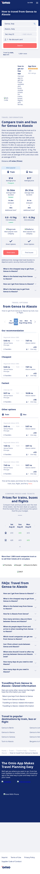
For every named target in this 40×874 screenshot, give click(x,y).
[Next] (35, 322)
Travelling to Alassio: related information (18, 706)
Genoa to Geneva (8, 737)
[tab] (11, 415)
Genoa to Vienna (8, 732)
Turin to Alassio (8, 741)
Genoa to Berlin (8, 728)
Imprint (4, 857)
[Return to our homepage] (6, 3)
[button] (11, 34)
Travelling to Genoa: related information (18, 703)
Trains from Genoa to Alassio (13, 699)
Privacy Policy (29, 857)
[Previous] (5, 525)
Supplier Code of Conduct (12, 861)
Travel (11, 751)
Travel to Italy (21, 751)
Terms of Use (16, 857)
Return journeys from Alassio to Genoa (17, 696)
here (30, 483)
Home (4, 751)
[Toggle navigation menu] (37, 3)
